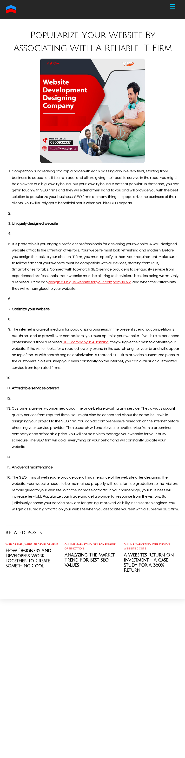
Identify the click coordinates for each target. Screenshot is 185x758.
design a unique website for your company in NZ (89, 282)
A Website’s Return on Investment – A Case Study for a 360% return (149, 562)
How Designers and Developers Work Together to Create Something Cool (28, 558)
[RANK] (11, 13)
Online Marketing (78, 544)
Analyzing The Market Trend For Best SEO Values (89, 560)
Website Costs (135, 548)
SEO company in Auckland (86, 342)
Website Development (42, 544)
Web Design (14, 544)
